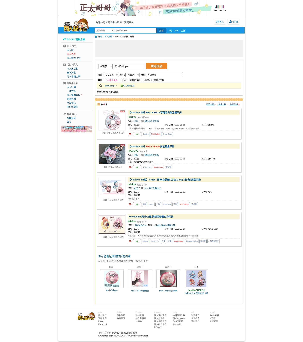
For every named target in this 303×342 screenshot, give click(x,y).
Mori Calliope (112, 290)
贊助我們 (195, 321)
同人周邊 (71, 54)
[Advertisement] (169, 48)
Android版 (214, 315)
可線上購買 (112, 80)
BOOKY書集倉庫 (76, 39)
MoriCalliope (110, 86)
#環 (170, 30)
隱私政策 (121, 315)
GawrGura (167, 204)
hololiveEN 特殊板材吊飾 (196, 293)
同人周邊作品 (160, 321)
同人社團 (71, 87)
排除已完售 (159, 80)
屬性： (101, 75)
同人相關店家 (73, 76)
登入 (221, 22)
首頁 (100, 37)
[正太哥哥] (151, 8)
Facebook (102, 324)
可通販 (147, 80)
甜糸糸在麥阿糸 (152, 121)
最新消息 (71, 72)
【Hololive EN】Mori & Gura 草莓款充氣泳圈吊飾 (155, 112)
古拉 (158, 204)
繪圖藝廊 (71, 99)
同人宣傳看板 (73, 95)
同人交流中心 (179, 318)
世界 (183, 30)
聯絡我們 (140, 315)
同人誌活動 (72, 68)
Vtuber (151, 204)
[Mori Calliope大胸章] (168, 278)
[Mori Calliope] (112, 278)
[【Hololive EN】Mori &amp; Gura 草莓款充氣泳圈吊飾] (112, 120)
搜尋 (161, 30)
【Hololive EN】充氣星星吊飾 (151, 146)
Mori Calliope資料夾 (140, 291)
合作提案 (195, 318)
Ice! (176, 30)
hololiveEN (155, 241)
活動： (144, 75)
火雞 (169, 241)
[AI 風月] (76, 130)
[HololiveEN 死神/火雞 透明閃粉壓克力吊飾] (112, 224)
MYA (136, 188)
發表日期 (234, 104)
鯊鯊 (144, 204)
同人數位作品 (73, 58)
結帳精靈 (214, 321)
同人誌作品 (159, 318)
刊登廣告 (195, 315)
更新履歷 (102, 318)
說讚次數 (222, 104)
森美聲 (168, 167)
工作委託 (71, 91)
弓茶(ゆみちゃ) (140, 225)
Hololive (132, 117)
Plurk (100, 321)
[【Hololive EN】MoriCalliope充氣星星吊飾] (112, 154)
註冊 (235, 22)
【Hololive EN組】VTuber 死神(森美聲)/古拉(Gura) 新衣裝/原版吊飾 (164, 179)
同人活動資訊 (160, 315)
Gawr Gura (167, 134)
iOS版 (212, 318)
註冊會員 (71, 118)
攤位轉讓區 (72, 107)
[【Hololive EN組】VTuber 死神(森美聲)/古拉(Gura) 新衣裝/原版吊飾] (112, 187)
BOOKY (158, 327)
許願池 (139, 321)
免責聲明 (121, 318)
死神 (175, 204)
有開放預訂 (135, 80)
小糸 (136, 121)
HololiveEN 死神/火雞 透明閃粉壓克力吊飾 (150, 216)
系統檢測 (177, 324)
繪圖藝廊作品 (179, 315)
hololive (132, 221)
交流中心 (71, 103)
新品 (124, 80)
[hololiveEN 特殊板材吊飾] (196, 278)
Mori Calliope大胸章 (168, 291)
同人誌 (70, 50)
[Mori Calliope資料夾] (140, 278)
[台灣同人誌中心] (76, 24)
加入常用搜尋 (128, 86)
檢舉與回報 (141, 318)
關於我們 (102, 315)
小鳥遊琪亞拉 (213, 241)
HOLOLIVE (133, 151)
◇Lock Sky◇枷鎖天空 (164, 225)
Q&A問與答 (178, 321)
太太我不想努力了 (153, 188)
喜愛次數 (210, 104)
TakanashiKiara (192, 241)
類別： (122, 75)
